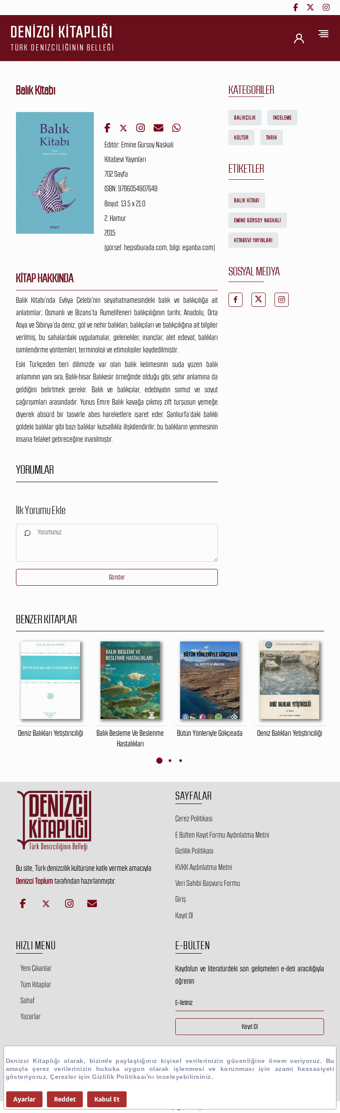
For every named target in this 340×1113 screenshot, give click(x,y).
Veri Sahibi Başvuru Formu (207, 883)
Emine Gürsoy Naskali (257, 220)
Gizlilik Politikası (194, 850)
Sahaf (27, 1000)
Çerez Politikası (193, 818)
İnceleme (282, 118)
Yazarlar (30, 1016)
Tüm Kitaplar (35, 984)
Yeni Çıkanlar (36, 968)
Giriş (180, 899)
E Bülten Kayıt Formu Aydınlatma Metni (222, 835)
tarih (271, 138)
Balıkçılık (245, 118)
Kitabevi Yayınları (253, 240)
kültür (241, 138)
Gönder (117, 577)
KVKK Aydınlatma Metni (203, 867)
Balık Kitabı (246, 200)
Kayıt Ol (184, 915)
